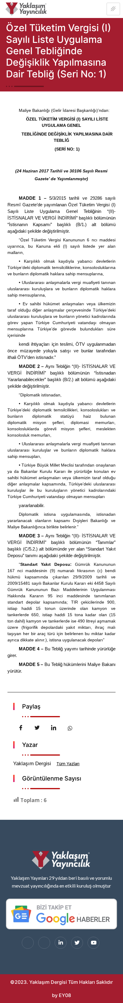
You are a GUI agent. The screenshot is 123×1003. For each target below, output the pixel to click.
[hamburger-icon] (113, 9)
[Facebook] (28, 943)
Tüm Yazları (67, 763)
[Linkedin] (61, 943)
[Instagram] (44, 943)
